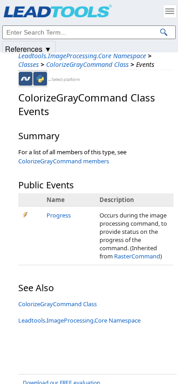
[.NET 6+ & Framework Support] (25, 79)
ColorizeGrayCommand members (63, 161)
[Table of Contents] (170, 11)
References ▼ (28, 48)
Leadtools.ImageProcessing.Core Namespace (82, 55)
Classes (28, 64)
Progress (59, 215)
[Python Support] (40, 79)
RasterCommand (137, 256)
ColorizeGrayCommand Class (87, 64)
